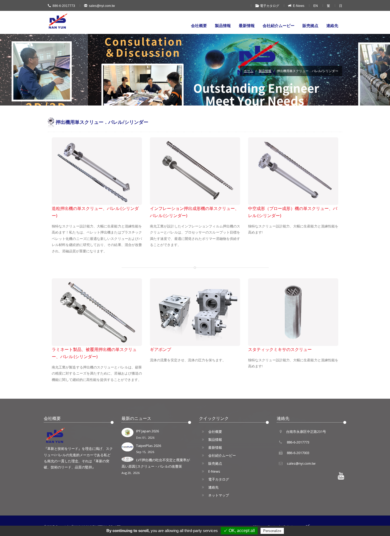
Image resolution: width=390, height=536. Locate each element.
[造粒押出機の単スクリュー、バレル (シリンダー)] (97, 171)
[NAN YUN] (58, 21)
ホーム (248, 71)
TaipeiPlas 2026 (148, 448)
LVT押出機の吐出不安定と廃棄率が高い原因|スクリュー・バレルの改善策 (156, 466)
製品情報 (223, 25)
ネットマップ (218, 495)
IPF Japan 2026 (147, 434)
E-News (297, 6)
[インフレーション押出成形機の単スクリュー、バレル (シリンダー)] (195, 171)
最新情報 (247, 25)
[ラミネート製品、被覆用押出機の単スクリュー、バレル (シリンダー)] (97, 312)
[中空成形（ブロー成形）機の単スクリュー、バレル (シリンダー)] (293, 171)
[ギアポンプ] (195, 312)
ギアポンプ (160, 349)
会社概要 (199, 25)
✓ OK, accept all (239, 530)
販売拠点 (310, 25)
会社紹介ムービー (278, 25)
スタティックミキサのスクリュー (280, 349)
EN (315, 6)
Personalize (272, 531)
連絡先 (332, 25)
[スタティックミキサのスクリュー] (293, 312)
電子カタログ (268, 6)
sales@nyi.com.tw (102, 6)
